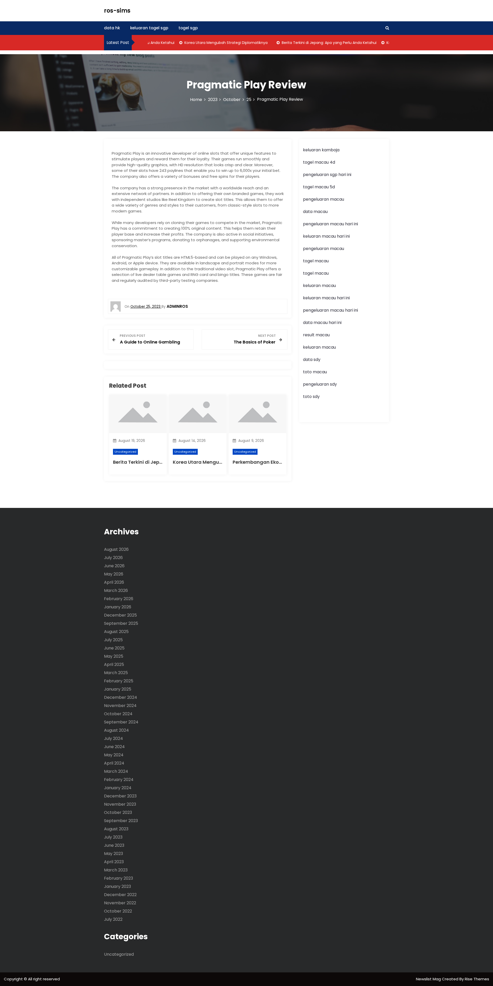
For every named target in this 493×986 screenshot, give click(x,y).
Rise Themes (477, 979)
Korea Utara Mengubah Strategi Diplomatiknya (214, 42)
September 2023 (121, 821)
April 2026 (114, 582)
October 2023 (118, 812)
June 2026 (114, 566)
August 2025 (116, 632)
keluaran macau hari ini (326, 236)
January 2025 (117, 689)
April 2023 (114, 862)
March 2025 (116, 673)
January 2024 (117, 788)
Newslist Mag (429, 979)
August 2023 (116, 829)
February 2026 (118, 599)
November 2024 (120, 706)
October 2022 (118, 911)
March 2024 (116, 771)
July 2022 (113, 919)
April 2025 (114, 664)
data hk (112, 28)
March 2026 (116, 590)
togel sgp (188, 28)
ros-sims (117, 11)
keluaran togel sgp (149, 28)
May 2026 (113, 574)
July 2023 (113, 837)
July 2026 (113, 558)
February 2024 (119, 780)
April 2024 (114, 763)
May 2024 (114, 755)
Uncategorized (125, 452)
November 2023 (120, 804)
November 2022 (120, 903)
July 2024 (113, 738)
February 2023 (118, 878)
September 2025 (121, 623)
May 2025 (113, 656)
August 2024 (116, 730)
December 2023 (120, 796)
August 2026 (116, 549)
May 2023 (113, 854)
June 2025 (114, 648)
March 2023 (116, 870)
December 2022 (120, 895)
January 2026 (117, 607)
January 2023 (117, 886)
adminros (177, 306)
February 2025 (118, 681)
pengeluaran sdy (320, 384)
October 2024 (118, 714)
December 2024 (120, 697)
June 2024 (114, 747)
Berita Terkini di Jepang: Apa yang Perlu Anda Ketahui (317, 42)
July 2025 (113, 640)
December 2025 (120, 615)
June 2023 (114, 845)
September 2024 (121, 722)
